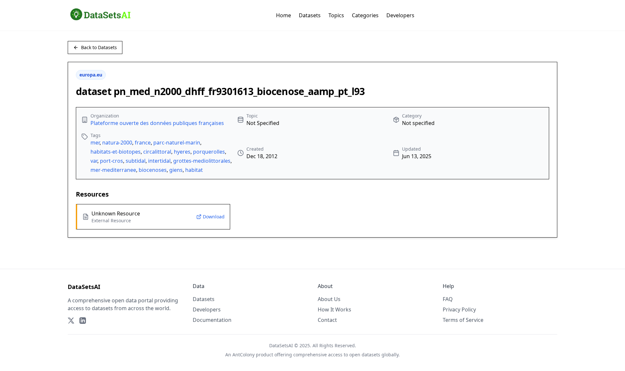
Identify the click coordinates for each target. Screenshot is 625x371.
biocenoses (153, 169)
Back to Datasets (99, 47)
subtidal (136, 160)
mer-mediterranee (113, 169)
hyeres (182, 151)
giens (176, 169)
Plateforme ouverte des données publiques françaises (157, 123)
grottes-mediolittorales (201, 160)
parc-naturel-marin (176, 142)
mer (95, 142)
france (143, 142)
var (93, 160)
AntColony (243, 354)
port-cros (111, 160)
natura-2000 (117, 142)
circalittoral (157, 151)
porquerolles (209, 151)
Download (214, 216)
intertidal (159, 160)
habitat (194, 169)
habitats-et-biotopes (115, 151)
